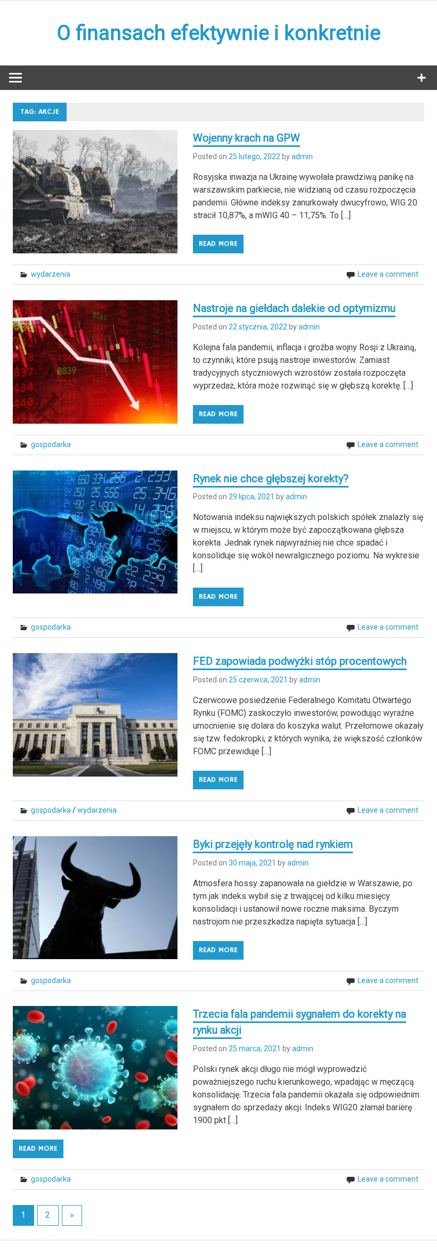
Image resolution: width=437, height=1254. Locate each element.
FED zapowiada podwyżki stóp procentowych (300, 661)
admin (302, 156)
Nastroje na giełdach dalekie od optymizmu (294, 308)
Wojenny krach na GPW (246, 137)
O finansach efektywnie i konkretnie (219, 33)
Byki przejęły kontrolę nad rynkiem (273, 844)
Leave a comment (388, 274)
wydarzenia (50, 274)
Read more (218, 244)
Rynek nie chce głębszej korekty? (271, 478)
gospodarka (51, 444)
